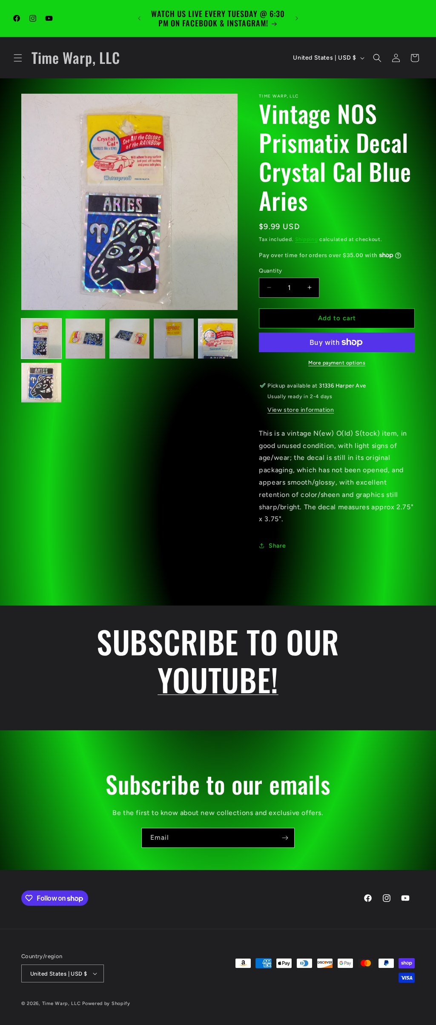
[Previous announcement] (139, 18)
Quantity (270, 270)
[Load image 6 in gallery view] (41, 383)
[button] (18, 58)
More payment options (336, 363)
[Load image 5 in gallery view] (218, 339)
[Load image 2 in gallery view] (86, 339)
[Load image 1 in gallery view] (41, 339)
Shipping (306, 239)
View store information (300, 409)
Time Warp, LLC (61, 1003)
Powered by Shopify (106, 1003)
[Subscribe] (284, 838)
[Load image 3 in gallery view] (129, 339)
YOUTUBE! (218, 679)
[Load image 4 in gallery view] (174, 339)
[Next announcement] (296, 18)
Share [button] (277, 545)
